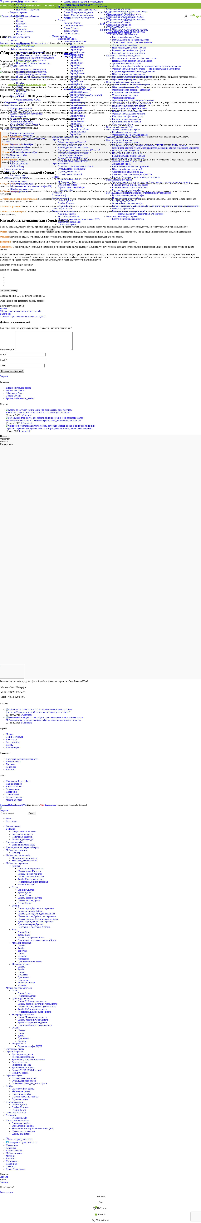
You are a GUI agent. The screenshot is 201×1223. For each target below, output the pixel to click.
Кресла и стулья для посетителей (26, 113)
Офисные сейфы (66, 190)
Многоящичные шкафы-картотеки (129, 108)
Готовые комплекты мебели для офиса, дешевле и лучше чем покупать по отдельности (155, 206)
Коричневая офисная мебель (126, 142)
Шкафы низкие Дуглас (29, 900)
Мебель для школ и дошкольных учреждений (140, 213)
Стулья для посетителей (70, 174)
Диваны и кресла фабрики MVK (85, 95)
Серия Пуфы (76, 113)
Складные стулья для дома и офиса (75, 166)
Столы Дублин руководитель (30, 52)
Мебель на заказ (14, 799)
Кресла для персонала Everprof (73, 147)
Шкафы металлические (63, 211)
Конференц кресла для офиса (126, 119)
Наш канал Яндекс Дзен (18, 781)
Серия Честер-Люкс (79, 129)
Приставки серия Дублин (30, 924)
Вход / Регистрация (15, 1169)
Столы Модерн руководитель (31, 69)
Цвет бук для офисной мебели (127, 153)
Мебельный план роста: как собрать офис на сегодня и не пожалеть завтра (43, 420)
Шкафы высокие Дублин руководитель (36, 55)
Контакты (11, 767)
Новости (10, 769)
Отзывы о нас (13, 789)
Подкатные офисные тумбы (126, 198)
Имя (3, 354)
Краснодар (11, 739)
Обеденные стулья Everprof (65, 137)
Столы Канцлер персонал (30, 868)
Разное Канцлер (26, 884)
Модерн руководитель (21, 65)
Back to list (5, 314)
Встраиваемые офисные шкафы (128, 195)
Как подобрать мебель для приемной (130, 166)
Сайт (2, 365)
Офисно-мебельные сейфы (71, 187)
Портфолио (11, 792)
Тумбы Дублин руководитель (31, 60)
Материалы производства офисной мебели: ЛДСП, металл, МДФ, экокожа (149, 145)
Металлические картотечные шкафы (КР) (78, 219)
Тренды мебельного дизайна (20, 398)
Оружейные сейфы (67, 184)
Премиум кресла (18, 127)
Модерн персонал (19, 12)
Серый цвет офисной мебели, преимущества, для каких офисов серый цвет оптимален (155, 148)
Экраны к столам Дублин (30, 911)
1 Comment (26, 415)
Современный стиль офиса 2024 (128, 171)
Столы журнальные (62, 208)
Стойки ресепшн (60, 198)
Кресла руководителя (21, 108)
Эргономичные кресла (21, 121)
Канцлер (16, 866)
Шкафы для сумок (67, 224)
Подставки (21, 29)
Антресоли (21, 7)
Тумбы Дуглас (25, 892)
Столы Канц (24, 932)
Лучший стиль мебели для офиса (128, 161)
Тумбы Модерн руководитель (31, 74)
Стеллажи (57, 192)
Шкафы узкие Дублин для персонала (36, 913)
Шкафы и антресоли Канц (31, 937)
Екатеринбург (13, 742)
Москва (10, 734)
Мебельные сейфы (67, 182)
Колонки (20, 4)
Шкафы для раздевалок (69, 222)
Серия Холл (76, 123)
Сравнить (11, 1166)
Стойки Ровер (65, 206)
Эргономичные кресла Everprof (73, 161)
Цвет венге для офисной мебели (128, 158)
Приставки (21, 26)
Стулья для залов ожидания (71, 169)
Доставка (10, 764)
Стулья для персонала (69, 171)
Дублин (16, 905)
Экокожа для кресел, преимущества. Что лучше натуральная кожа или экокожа (151, 182)
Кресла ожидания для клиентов (128, 219)
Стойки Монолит (66, 203)
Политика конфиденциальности (22, 759)
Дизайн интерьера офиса (18, 387)
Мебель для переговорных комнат (123, 137)
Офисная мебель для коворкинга (128, 113)
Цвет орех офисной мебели (125, 150)
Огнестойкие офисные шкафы (127, 203)
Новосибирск (12, 747)
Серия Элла (75, 134)
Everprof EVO (17, 96)
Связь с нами (12, 794)
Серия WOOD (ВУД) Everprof (72, 158)
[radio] (103, 274)
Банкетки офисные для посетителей (130, 187)
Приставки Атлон (25, 46)
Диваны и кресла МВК (23, 844)
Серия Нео (75, 100)
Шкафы (20, 83)
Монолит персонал (21, 943)
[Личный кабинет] (186, 16)
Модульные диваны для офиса (127, 190)
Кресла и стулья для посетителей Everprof (79, 150)
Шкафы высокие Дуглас (30, 897)
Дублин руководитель (21, 49)
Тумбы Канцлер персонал (31, 879)
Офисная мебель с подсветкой (127, 169)
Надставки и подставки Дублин (34, 927)
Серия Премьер (77, 110)
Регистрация (6, 1192)
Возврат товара (13, 761)
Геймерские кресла (19, 119)
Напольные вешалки (22, 836)
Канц (14, 929)
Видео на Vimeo (14, 786)
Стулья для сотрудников (22, 133)
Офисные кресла (60, 139)
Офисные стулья (60, 163)
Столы (19, 1)
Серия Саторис (77, 118)
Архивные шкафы (67, 214)
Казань (9, 745)
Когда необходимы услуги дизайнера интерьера (136, 177)
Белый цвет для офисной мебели (128, 156)
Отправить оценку (9, 291)
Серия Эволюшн (78, 131)
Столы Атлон (23, 43)
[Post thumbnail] (39, 410)
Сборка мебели (13, 395)
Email (3, 360)
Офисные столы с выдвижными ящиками (133, 100)
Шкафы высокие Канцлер (31, 876)
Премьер (16, 852)
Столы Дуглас (25, 895)
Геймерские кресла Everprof (72, 142)
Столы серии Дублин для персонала (36, 908)
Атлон (13, 40)
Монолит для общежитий (24, 858)
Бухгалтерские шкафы (69, 216)
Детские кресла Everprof (70, 145)
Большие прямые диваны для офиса (130, 185)
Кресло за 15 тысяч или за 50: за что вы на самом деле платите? (38, 412)
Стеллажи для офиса (122, 124)
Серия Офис (76, 108)
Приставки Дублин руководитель (33, 63)
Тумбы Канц (24, 935)
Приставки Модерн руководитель (33, 77)
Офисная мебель (14, 393)
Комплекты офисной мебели (126, 121)
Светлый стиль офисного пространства (132, 174)
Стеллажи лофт (59, 195)
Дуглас (15, 887)
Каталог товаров (14, 797)
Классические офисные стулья (127, 116)
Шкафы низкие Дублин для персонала (37, 916)
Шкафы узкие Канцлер (29, 871)
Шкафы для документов (124, 200)
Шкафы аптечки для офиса (125, 132)
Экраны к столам (24, 31)
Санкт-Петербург (14, 737)
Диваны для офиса (78, 92)
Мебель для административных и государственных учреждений (138, 193)
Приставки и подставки (28, 9)
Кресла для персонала (21, 111)
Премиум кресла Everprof (70, 155)
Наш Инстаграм (14, 784)
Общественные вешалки (24, 831)
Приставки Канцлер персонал (33, 882)
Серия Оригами (77, 105)
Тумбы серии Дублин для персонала (36, 921)
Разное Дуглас (25, 903)
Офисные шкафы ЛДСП (28, 99)
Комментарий (8, 349)
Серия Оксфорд (77, 102)
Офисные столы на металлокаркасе (130, 134)
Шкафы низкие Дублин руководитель (35, 57)
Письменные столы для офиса (127, 111)
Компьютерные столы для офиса (128, 105)
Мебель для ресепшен (123, 208)
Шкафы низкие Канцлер (30, 874)
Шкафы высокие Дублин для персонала (38, 919)
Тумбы (19, 88)
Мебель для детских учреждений (128, 211)
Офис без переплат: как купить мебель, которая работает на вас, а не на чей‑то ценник (49, 428)
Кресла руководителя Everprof (73, 153)
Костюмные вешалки (22, 834)
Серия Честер (76, 126)
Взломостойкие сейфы (69, 179)
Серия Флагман (77, 121)
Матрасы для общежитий (24, 860)
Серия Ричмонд (77, 115)
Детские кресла (18, 116)
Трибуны (22, 951)
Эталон (14, 79)
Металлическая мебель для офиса (123, 129)
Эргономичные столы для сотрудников (131, 103)
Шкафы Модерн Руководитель (31, 71)
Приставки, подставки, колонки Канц (37, 940)
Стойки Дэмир (65, 200)
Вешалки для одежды (22, 839)
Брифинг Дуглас (26, 890)
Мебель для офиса (15, 390)
